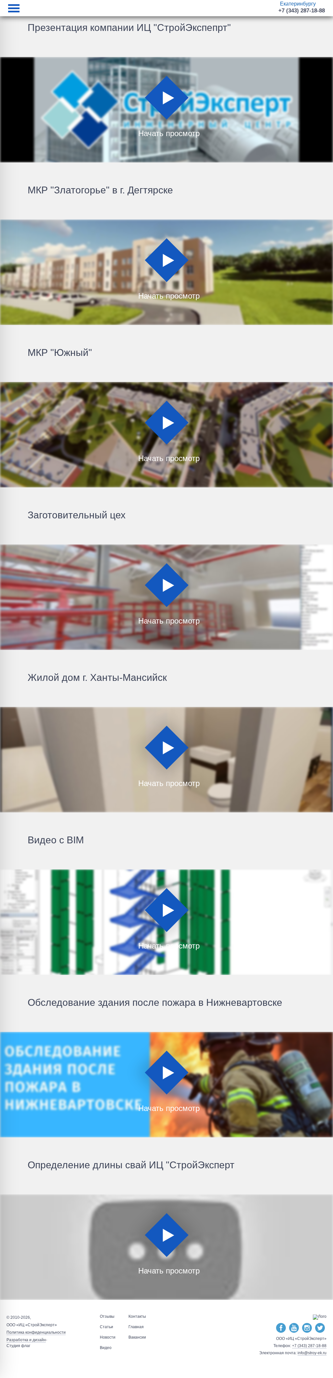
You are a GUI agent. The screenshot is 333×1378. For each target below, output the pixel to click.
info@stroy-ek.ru (312, 1353)
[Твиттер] (320, 1328)
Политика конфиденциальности (36, 1332)
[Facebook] (281, 1328)
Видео (106, 1347)
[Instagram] (307, 1328)
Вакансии (137, 1337)
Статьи (106, 1327)
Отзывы (107, 1316)
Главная (136, 1327)
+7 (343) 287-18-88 (301, 10)
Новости (107, 1337)
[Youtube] (294, 1328)
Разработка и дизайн (26, 1340)
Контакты (137, 1316)
